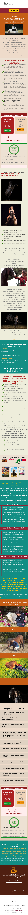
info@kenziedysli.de (18, 910)
